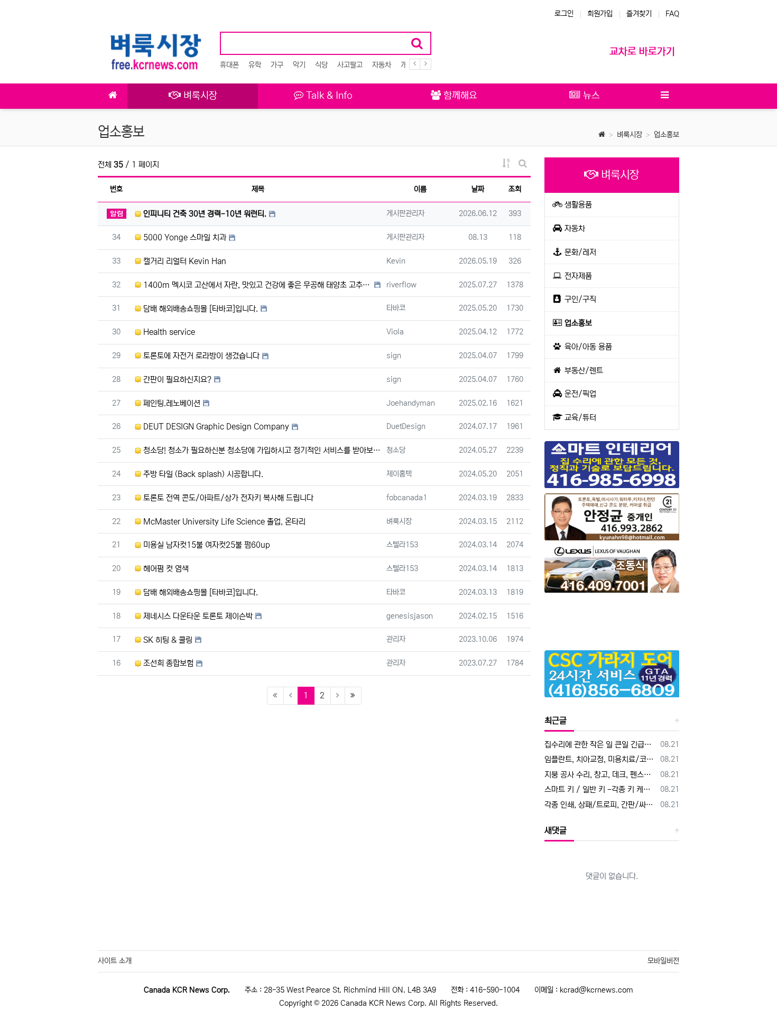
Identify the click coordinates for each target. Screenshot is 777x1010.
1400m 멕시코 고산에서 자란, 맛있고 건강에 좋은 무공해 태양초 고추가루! (256, 284)
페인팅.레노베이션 (170, 403)
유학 (254, 65)
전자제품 (577, 276)
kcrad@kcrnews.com (596, 990)
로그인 (564, 14)
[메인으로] (112, 96)
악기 (299, 65)
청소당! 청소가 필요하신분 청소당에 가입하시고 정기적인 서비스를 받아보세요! (261, 450)
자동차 (381, 65)
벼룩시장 (629, 134)
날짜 (477, 189)
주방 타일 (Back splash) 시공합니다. (202, 474)
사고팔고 (350, 65)
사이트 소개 (115, 961)
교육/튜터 (579, 417)
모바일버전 (663, 961)
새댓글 (555, 830)
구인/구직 (579, 299)
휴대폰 (229, 65)
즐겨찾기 (639, 14)
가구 (277, 65)
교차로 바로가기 (642, 51)
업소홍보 (666, 134)
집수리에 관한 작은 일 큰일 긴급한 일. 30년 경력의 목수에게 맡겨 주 (600, 744)
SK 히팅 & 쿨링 (166, 639)
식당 (321, 65)
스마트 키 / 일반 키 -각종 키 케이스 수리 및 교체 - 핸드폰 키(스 (600, 789)
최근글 (555, 720)
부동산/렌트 (582, 370)
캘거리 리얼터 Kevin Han (183, 261)
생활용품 (577, 204)
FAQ (672, 14)
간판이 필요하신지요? (176, 379)
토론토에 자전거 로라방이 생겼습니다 (200, 355)
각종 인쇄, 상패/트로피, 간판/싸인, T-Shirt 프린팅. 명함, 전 (600, 804)
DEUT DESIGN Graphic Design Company (215, 426)
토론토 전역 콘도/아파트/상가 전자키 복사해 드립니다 (227, 497)
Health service (168, 332)
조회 (514, 189)
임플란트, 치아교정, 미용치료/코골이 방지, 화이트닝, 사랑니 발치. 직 (600, 759)
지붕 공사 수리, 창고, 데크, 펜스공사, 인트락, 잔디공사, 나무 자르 (600, 774)
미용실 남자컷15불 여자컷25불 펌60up (205, 544)
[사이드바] (664, 96)
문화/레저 (579, 252)
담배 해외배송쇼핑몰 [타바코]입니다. (199, 308)
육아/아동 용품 (587, 346)
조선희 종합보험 (167, 663)
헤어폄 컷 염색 (165, 568)
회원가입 (600, 14)
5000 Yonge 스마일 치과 (183, 237)
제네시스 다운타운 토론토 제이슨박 (197, 616)
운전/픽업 (579, 393)
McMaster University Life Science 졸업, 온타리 (223, 521)
